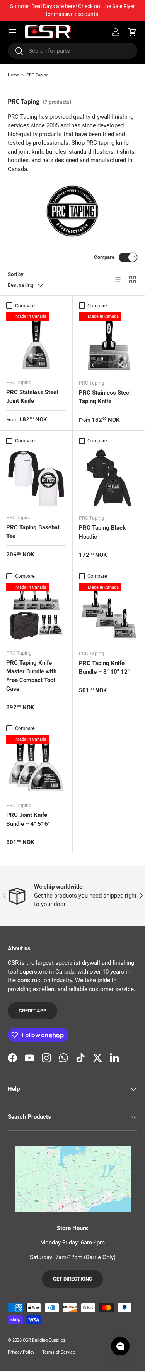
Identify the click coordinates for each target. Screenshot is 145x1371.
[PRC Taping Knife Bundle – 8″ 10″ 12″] (109, 613)
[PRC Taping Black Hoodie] (109, 478)
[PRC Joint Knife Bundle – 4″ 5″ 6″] (36, 765)
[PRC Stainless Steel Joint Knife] (36, 342)
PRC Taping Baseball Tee (33, 532)
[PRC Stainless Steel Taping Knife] (109, 342)
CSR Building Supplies (44, 1340)
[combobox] (72, 51)
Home (13, 75)
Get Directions (72, 1279)
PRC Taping (37, 75)
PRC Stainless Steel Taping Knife (105, 397)
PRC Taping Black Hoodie (102, 532)
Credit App (32, 1011)
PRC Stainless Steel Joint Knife (32, 397)
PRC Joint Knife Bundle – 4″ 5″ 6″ (28, 819)
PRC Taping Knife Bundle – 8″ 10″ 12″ (104, 668)
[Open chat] (120, 1346)
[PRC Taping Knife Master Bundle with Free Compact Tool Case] (36, 613)
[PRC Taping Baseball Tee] (36, 478)
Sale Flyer (123, 6)
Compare (104, 257)
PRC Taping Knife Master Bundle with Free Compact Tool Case (31, 676)
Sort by (16, 274)
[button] (132, 32)
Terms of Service (58, 1352)
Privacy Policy (21, 1352)
